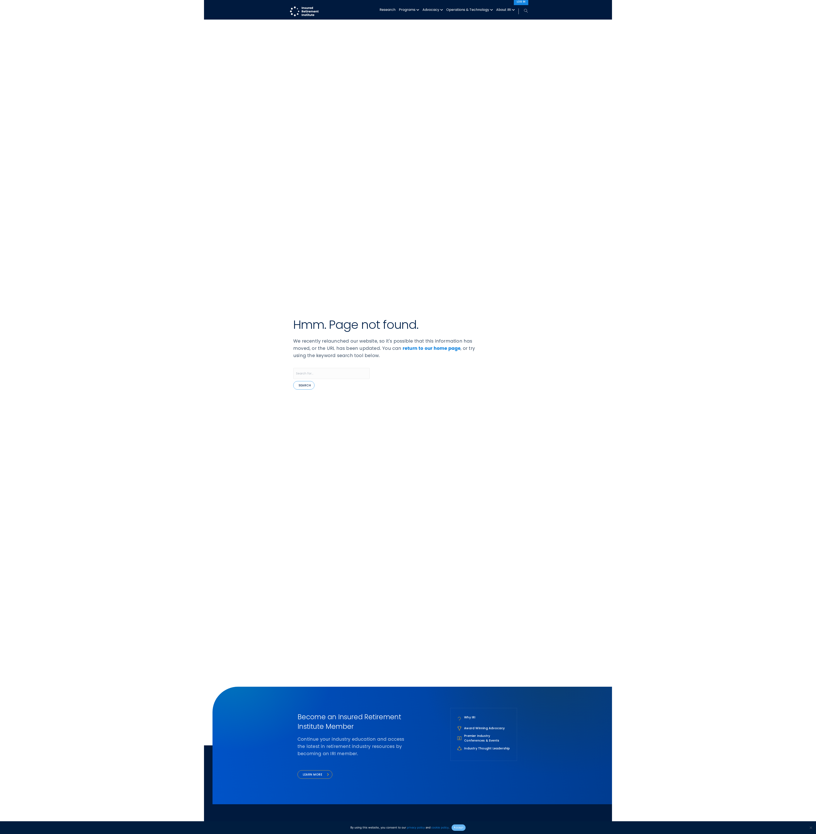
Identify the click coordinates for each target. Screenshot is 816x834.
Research (387, 9)
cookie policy (440, 827)
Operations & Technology (467, 9)
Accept (458, 827)
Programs (407, 9)
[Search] (523, 11)
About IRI (503, 9)
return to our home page (432, 348)
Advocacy (430, 9)
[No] (811, 827)
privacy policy (416, 827)
